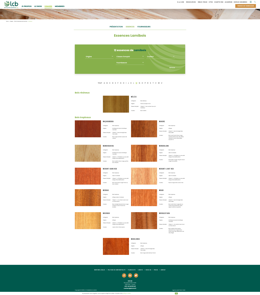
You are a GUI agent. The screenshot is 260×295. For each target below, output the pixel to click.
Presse (156, 270)
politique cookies (127, 293)
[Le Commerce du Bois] (11, 4)
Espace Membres (240, 2)
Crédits (140, 270)
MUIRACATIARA (164, 213)
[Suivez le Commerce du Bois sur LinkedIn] (130, 275)
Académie (228, 2)
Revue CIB (148, 270)
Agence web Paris (177, 290)
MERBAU (106, 190)
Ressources (191, 2)
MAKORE (162, 121)
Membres (59, 6)
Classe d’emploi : (135, 106)
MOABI (161, 190)
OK (176, 293)
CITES (211, 2)
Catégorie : (133, 100)
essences (130, 26)
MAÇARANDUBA (108, 121)
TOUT (100, 83)
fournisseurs (143, 26)
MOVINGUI (106, 213)
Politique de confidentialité (117, 270)
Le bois (38, 6)
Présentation (116, 26)
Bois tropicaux (83, 117)
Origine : (133, 103)
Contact (163, 270)
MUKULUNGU (135, 239)
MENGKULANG (164, 146)
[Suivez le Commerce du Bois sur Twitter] (136, 275)
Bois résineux (82, 92)
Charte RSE (218, 2)
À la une (180, 2)
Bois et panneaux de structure (20, 21)
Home (7, 21)
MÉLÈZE (134, 97)
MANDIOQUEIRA (108, 146)
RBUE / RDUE (202, 2)
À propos (27, 6)
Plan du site (132, 270)
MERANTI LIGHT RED (166, 169)
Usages (48, 6)
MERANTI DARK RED (110, 169)
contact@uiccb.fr (130, 288)
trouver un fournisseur (245, 6)
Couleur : (133, 110)
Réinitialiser (172, 67)
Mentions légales (99, 270)
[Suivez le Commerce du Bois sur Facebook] (124, 275)
